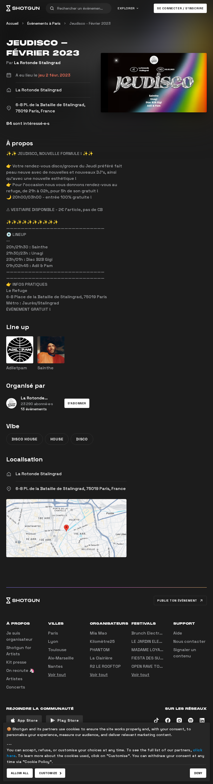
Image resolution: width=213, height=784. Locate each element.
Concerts (15, 687)
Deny (198, 773)
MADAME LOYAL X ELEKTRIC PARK (164, 649)
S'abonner (77, 403)
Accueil (12, 23)
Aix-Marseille (61, 658)
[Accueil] (22, 8)
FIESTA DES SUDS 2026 (154, 658)
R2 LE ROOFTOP (105, 666)
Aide (177, 633)
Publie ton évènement (177, 600)
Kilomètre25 (102, 641)
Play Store (68, 720)
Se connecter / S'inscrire (180, 8)
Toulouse (57, 649)
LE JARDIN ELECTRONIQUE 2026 (162, 641)
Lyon (53, 641)
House (56, 439)
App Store (28, 720)
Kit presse (16, 662)
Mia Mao (98, 633)
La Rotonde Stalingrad (37, 62)
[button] (76, 403)
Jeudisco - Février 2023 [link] (90, 23)
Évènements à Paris (44, 23)
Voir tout (57, 674)
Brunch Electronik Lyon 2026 (161, 633)
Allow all (20, 773)
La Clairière (101, 658)
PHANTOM (100, 649)
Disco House (24, 439)
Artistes (14, 678)
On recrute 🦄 (20, 670)
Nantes (55, 666)
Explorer (126, 8)
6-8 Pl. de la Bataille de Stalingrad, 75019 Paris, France (71, 488)
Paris (53, 633)
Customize (48, 773)
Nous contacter (189, 641)
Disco (82, 439)
